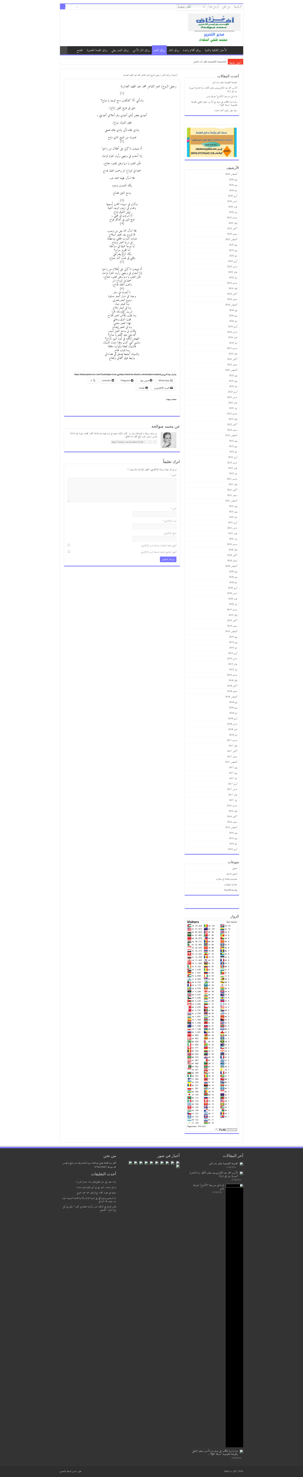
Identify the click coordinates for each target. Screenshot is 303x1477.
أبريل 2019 (232, 653)
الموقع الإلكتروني (170, 533)
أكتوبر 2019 (232, 621)
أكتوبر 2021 (232, 490)
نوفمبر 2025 (232, 223)
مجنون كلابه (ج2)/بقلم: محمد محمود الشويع (92, 1193)
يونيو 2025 (233, 250)
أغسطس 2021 (231, 501)
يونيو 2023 (233, 381)
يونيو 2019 (233, 642)
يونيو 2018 (233, 708)
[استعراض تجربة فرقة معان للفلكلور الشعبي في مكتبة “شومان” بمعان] (146, 1163)
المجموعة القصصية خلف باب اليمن (209, 61)
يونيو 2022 (233, 446)
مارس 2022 (232, 463)
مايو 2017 (233, 778)
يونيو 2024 (233, 316)
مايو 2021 (233, 517)
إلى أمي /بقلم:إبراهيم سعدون (86, 1187)
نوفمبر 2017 (232, 746)
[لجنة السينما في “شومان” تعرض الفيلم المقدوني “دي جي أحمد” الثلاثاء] (178, 1166)
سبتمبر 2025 (232, 234)
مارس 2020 (232, 593)
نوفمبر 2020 (232, 550)
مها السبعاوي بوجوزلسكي (107, 1198)
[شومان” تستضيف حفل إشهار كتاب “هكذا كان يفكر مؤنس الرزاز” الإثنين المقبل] (151, 1163)
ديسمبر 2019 (232, 610)
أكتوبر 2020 (232, 555)
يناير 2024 (233, 343)
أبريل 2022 (232, 457)
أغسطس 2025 (231, 239)
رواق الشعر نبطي (120, 50)
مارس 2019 (232, 659)
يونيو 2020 (233, 577)
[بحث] (62, 6)
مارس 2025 (232, 267)
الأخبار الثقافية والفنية (216, 50)
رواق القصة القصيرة (97, 50)
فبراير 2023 (232, 403)
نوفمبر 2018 (232, 680)
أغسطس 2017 (231, 762)
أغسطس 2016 (231, 827)
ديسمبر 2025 (232, 218)
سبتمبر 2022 (232, 430)
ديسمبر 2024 (232, 283)
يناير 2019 (233, 670)
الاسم (173, 509)
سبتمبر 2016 (232, 822)
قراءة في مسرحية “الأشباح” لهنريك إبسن (221, 96)
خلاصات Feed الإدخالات (226, 879)
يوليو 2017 (233, 768)
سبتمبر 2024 (232, 299)
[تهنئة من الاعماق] (130, 1163)
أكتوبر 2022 (232, 425)
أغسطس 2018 (231, 697)
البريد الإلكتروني (169, 521)
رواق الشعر (159, 50)
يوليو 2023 (233, 376)
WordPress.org (230, 890)
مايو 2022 (233, 452)
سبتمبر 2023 (232, 365)
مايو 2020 (233, 582)
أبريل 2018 (232, 719)
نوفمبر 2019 (232, 615)
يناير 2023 (233, 408)
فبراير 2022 (232, 468)
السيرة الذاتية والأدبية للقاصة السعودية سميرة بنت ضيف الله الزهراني (89, 1199)
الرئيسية (237, 6)
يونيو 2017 (233, 773)
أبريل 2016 (232, 849)
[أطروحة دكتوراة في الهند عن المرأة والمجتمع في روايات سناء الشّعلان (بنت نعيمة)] (157, 1163)
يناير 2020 (233, 604)
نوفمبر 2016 (232, 811)
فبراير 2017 (232, 795)
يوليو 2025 (233, 245)
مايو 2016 (233, 844)
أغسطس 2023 (231, 370)
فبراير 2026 (232, 207)
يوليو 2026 (233, 180)
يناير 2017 (233, 800)
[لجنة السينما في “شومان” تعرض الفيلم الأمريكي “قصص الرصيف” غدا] (162, 1163)
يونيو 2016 (233, 838)
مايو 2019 (233, 648)
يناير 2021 (233, 539)
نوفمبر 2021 (232, 484)
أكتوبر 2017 (232, 751)
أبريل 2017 (232, 784)
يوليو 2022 (233, 441)
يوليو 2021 (233, 506)
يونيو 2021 (233, 512)
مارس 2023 (232, 397)
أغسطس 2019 (231, 631)
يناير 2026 (233, 212)
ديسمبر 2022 (232, 414)
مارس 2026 (232, 201)
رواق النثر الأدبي (141, 50)
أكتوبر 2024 (232, 294)
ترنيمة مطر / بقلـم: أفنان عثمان (225, 111)
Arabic (182, 7)
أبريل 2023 (232, 392)
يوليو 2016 (233, 833)
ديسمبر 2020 (232, 544)
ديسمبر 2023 (232, 348)
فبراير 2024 (232, 337)
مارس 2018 (232, 724)
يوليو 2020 (233, 572)
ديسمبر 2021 (232, 479)
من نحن (226, 6)
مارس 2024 (232, 332)
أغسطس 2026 (231, 174)
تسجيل (234, 868)
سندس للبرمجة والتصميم (68, 1471)
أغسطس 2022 (231, 435)
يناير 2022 (233, 474)
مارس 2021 (232, 528)
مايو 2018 (233, 713)
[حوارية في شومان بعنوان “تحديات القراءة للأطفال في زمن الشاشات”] (135, 1163)
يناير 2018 (233, 735)
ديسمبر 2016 (232, 806)
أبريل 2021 (232, 523)
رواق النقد (174, 50)
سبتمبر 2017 (232, 757)
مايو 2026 (233, 190)
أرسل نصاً (214, 6)
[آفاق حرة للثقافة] (214, 27)
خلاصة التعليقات (230, 885)
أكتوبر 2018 (232, 686)
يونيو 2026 (233, 185)
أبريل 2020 (232, 588)
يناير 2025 (233, 278)
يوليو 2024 (233, 310)
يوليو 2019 (233, 637)
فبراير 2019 (232, 664)
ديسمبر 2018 (232, 675)
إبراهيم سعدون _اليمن (108, 1187)
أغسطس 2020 (231, 566)
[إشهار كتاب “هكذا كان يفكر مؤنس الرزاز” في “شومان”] (167, 1163)
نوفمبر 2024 (232, 288)
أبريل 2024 (232, 327)
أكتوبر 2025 (232, 229)
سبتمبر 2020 (232, 561)
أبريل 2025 (232, 261)
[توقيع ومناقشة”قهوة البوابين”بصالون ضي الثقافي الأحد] (172, 1163)
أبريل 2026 (232, 196)
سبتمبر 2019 (232, 626)
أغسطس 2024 (231, 305)
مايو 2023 (233, 386)
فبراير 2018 (232, 729)
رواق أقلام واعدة (192, 50)
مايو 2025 (233, 256)
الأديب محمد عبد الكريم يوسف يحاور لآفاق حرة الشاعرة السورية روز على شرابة (213, 89)
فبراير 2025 (232, 272)
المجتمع (80, 50)
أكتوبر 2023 (232, 359)
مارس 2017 (232, 789)
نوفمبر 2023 (232, 354)
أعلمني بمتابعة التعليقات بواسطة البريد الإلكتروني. (158, 546)
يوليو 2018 (233, 702)
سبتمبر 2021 (232, 495)
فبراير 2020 (232, 599)
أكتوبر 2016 (232, 817)
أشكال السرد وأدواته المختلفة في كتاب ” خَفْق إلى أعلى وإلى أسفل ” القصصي (89, 1208)
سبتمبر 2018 (232, 691)
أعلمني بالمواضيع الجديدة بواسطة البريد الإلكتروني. (158, 552)
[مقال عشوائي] (63, 50)
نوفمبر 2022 (232, 419)
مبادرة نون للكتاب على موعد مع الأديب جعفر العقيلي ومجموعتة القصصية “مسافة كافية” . (214, 103)
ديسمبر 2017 (232, 740)
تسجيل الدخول (231, 874)
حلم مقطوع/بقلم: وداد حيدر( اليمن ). (90, 1182)
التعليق (173, 475)
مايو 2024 (233, 321)
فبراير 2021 (232, 533)
